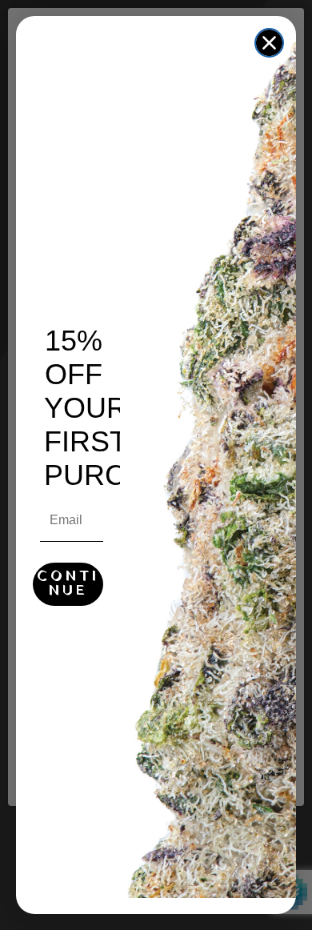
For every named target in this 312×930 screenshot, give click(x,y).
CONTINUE (68, 584)
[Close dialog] (269, 43)
